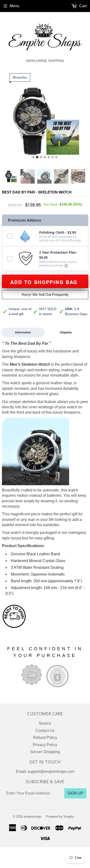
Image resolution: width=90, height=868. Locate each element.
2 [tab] (37, 157)
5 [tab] (49, 157)
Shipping (66, 332)
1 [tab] (33, 157)
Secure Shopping (45, 752)
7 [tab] (56, 157)
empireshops (33, 816)
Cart (82, 6)
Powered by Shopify (60, 816)
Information (23, 332)
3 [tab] (41, 157)
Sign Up (75, 793)
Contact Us (45, 731)
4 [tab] (45, 157)
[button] (66, 265)
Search (45, 723)
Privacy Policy (45, 745)
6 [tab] (52, 157)
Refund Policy (45, 737)
